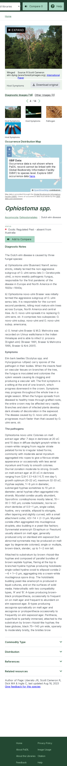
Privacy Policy (45, 743)
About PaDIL (22, 749)
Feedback (21, 762)
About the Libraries (26, 756)
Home (8, 16)
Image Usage (44, 749)
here (32, 176)
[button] (45, 85)
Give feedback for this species (23, 686)
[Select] (19, 6)
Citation (41, 756)
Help (40, 762)
